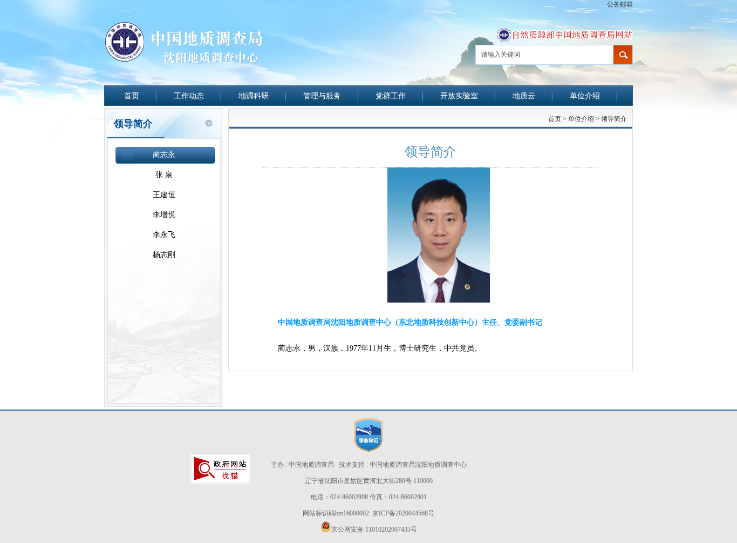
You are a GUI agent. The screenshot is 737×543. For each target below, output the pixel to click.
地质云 (524, 96)
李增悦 (164, 215)
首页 (131, 96)
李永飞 (164, 235)
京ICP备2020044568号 (403, 513)
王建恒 (164, 195)
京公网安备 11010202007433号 (374, 529)
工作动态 (189, 96)
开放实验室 (459, 96)
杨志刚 (164, 255)
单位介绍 (585, 96)
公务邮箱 (620, 4)
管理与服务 (322, 96)
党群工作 (391, 96)
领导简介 (614, 119)
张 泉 (164, 175)
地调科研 (253, 96)
